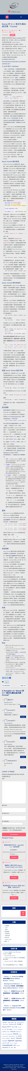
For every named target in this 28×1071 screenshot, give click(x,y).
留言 (3, 778)
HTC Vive (10, 1022)
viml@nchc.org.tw (10, 11)
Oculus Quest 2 (20, 1022)
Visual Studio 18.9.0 (10, 955)
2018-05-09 (8, 862)
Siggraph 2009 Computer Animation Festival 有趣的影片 (14, 1007)
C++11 (14, 1027)
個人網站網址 (5, 821)
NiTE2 (20, 1036)
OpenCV (13, 1038)
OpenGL (19, 1038)
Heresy (15, 30)
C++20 (9, 1029)
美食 (6, 929)
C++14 (19, 1027)
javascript (9, 1034)
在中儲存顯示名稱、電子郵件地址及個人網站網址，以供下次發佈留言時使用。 (13, 829)
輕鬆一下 (7, 941)
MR (15, 1022)
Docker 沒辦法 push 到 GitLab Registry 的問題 (12, 953)
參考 (13, 71)
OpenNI (11, 1041)
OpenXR (4, 1043)
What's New (8, 939)
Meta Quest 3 (12, 1036)
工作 (6, 927)
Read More (13, 857)
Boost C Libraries (17, 38)
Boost (4, 1027)
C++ (7, 682)
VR (14, 1045)
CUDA (4, 1031)
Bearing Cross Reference (12, 983)
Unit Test (11, 1043)
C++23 (14, 1029)
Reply (23, 706)
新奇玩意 (7, 935)
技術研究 (12, 35)
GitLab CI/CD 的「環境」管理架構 (13, 961)
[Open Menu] (7, 17)
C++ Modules (19, 1029)
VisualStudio (7, 1045)
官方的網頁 (12, 555)
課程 (15, 1047)
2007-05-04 (8, 842)
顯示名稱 (4, 805)
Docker (4, 1022)
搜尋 (14, 908)
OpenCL (8, 1038)
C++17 (4, 1029)
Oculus (4, 1038)
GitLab (12, 1031)
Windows (18, 1045)
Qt (8, 1043)
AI (22, 1024)
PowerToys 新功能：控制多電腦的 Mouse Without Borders (13, 978)
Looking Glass (5, 1036)
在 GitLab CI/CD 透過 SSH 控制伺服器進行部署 (14, 958)
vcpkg (15, 1043)
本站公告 (7, 937)
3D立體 (19, 1024)
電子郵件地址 (6, 813)
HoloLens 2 (18, 1031)
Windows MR (12, 1024)
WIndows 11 (6, 1047)
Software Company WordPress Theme (13, 1064)
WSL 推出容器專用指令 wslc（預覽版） (13, 964)
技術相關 (7, 931)
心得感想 (7, 925)
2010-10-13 (7, 30)
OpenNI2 (18, 1041)
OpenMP (4, 1040)
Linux (20, 1034)
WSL (12, 1047)
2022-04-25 (8, 882)
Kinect (15, 1034)
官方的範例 (6, 519)
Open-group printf (16, 416)
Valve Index (5, 1024)
